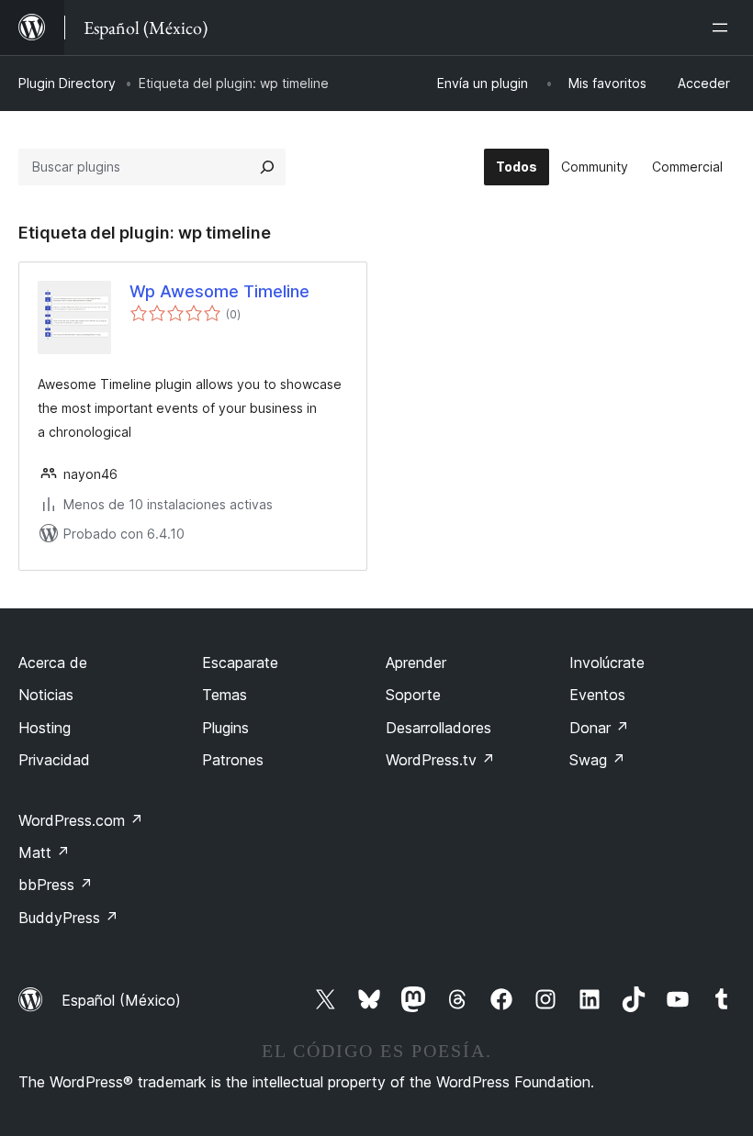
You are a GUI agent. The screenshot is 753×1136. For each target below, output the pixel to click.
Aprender (416, 662)
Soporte (413, 694)
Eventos (597, 694)
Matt (44, 852)
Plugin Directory (67, 83)
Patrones (233, 760)
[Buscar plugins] (267, 167)
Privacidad (54, 760)
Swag (597, 760)
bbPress (55, 884)
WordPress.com (80, 820)
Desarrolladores (438, 727)
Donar (599, 727)
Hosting (44, 727)
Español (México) (121, 1000)
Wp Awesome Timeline (219, 291)
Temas (224, 694)
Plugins (225, 727)
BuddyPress (68, 917)
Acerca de (52, 662)
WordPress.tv (440, 760)
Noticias (45, 694)
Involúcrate (607, 662)
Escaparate (240, 662)
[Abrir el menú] (723, 27)
